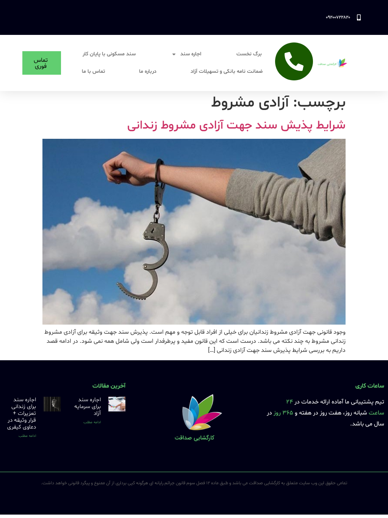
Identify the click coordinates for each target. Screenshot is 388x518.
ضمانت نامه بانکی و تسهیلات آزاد (227, 71)
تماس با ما (93, 71)
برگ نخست (249, 54)
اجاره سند (190, 54)
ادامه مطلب (92, 422)
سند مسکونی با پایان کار (109, 54)
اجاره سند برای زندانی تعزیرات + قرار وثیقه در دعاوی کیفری (21, 413)
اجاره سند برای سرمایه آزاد (87, 407)
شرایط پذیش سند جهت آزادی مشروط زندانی (236, 125)
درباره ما (147, 71)
